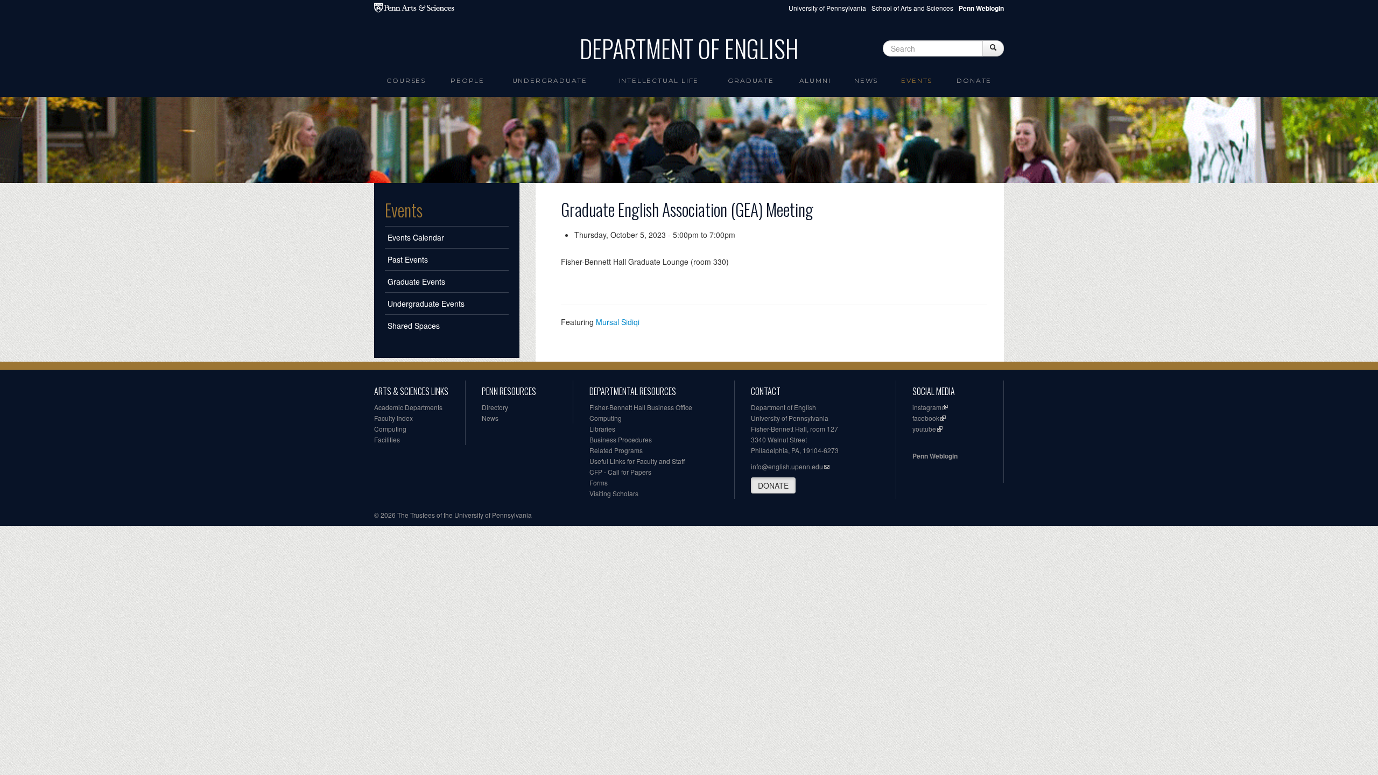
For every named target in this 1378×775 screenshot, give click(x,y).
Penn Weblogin (935, 456)
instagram (926, 407)
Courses (406, 80)
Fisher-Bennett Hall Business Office (640, 407)
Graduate (751, 80)
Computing (390, 428)
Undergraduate (549, 80)
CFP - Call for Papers (620, 471)
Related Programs (616, 450)
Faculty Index (393, 417)
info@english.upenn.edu (787, 466)
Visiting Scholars (613, 493)
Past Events (408, 259)
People (467, 80)
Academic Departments (408, 407)
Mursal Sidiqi (617, 321)
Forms (598, 482)
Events (916, 80)
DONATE (773, 485)
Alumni (815, 80)
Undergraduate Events (426, 303)
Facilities (387, 439)
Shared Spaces (414, 325)
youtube (924, 428)
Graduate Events (416, 281)
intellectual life (659, 80)
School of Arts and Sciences (912, 7)
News (866, 80)
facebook (925, 417)
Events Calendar (416, 237)
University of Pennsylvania (827, 7)
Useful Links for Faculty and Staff (637, 461)
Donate (974, 80)
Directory (495, 407)
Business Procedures (620, 439)
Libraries (602, 428)
